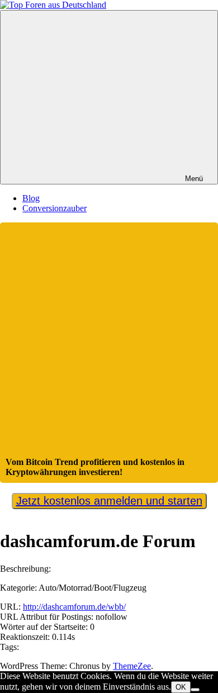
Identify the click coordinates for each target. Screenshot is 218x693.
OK (181, 687)
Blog (31, 198)
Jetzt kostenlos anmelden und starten (109, 501)
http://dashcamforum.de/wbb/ (74, 606)
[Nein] (195, 689)
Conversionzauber (54, 208)
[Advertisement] (109, 343)
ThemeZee (132, 666)
